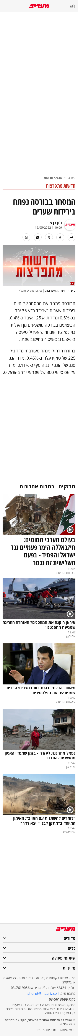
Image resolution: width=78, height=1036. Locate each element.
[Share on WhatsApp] (38, 237)
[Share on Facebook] (60, 237)
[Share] (71, 237)
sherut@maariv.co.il (43, 993)
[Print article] (26, 237)
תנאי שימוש (67, 1029)
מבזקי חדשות (53, 177)
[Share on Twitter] (49, 237)
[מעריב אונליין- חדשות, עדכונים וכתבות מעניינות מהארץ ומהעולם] (39, 6)
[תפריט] (74, 7)
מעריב (71, 177)
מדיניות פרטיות (46, 1029)
